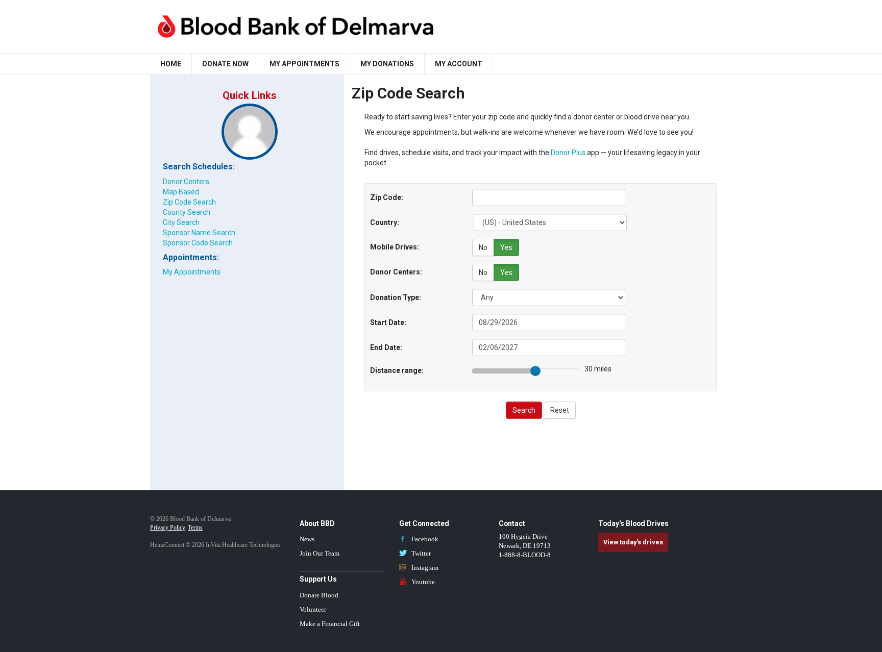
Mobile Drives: (394, 247)
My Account (458, 64)
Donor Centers (186, 182)
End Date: (386, 347)
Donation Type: (395, 297)
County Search (186, 212)
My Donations (387, 64)
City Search (181, 222)
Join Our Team (319, 553)
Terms (195, 527)
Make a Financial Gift (330, 624)
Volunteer (313, 609)
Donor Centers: (396, 272)
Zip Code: (386, 197)
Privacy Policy (167, 527)
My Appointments (304, 64)
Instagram (424, 567)
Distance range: (397, 370)
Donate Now (225, 64)
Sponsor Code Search (198, 243)
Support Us (318, 579)
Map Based (181, 192)
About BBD (317, 523)
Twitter (420, 553)
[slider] (535, 371)
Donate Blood (319, 595)
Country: (384, 222)
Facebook (424, 539)
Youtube (422, 582)
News (307, 539)
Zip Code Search (189, 202)
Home (170, 64)
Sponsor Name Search (199, 233)
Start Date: (388, 322)
